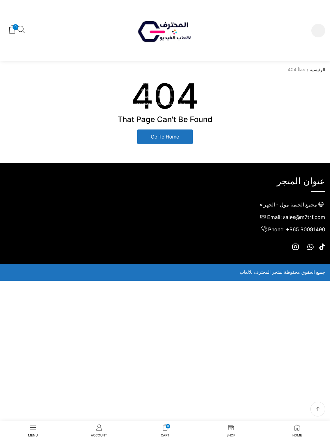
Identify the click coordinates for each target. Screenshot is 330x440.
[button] (318, 31)
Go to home (165, 137)
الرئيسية (317, 69)
